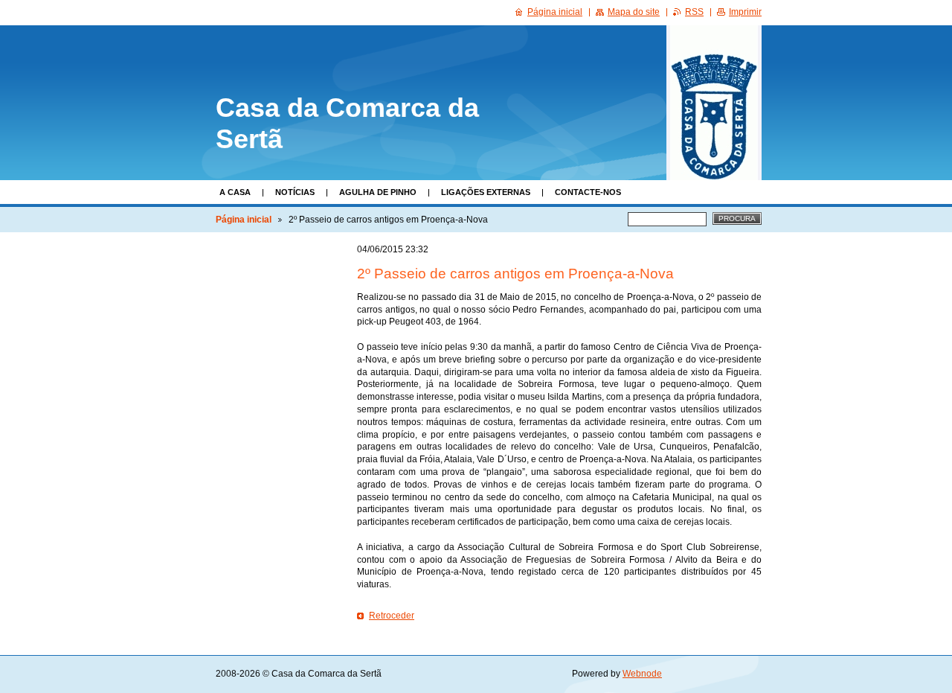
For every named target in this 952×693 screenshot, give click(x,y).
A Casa (235, 192)
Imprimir (745, 12)
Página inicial (243, 219)
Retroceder (391, 615)
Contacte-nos (588, 192)
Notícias (295, 192)
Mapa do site (634, 12)
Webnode (642, 673)
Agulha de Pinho (377, 192)
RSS (694, 12)
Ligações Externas (485, 192)
